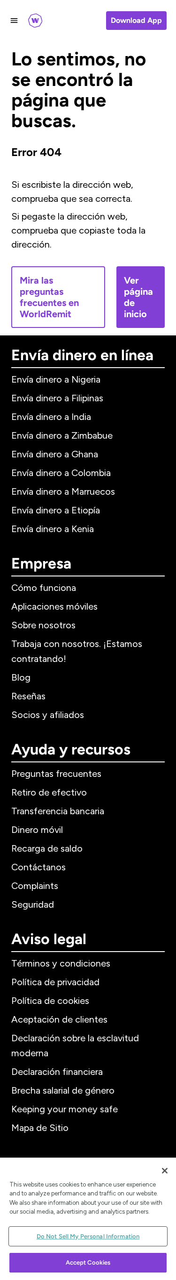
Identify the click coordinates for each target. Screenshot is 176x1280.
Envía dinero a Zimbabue (62, 435)
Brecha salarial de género (63, 1090)
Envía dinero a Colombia (61, 472)
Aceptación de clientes (59, 1019)
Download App (136, 20)
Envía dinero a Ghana (54, 454)
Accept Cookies (88, 1262)
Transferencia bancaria (57, 811)
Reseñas (28, 696)
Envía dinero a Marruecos (63, 491)
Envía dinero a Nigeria (55, 379)
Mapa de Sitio (40, 1127)
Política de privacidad (55, 982)
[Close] (164, 1170)
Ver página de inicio (138, 297)
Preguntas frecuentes (56, 773)
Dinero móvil (37, 829)
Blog (21, 677)
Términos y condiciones (60, 963)
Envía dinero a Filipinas (57, 398)
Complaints (34, 885)
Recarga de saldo (47, 848)
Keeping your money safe (64, 1109)
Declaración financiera (57, 1071)
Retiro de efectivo (49, 792)
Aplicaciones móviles (54, 606)
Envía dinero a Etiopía (55, 510)
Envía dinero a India (51, 416)
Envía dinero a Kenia (52, 528)
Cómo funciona (43, 587)
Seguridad (32, 904)
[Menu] (14, 20)
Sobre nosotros (43, 625)
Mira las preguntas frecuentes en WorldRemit (49, 297)
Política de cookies (50, 1000)
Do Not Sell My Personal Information (88, 1236)
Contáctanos (38, 867)
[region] (88, 1219)
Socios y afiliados (47, 714)
